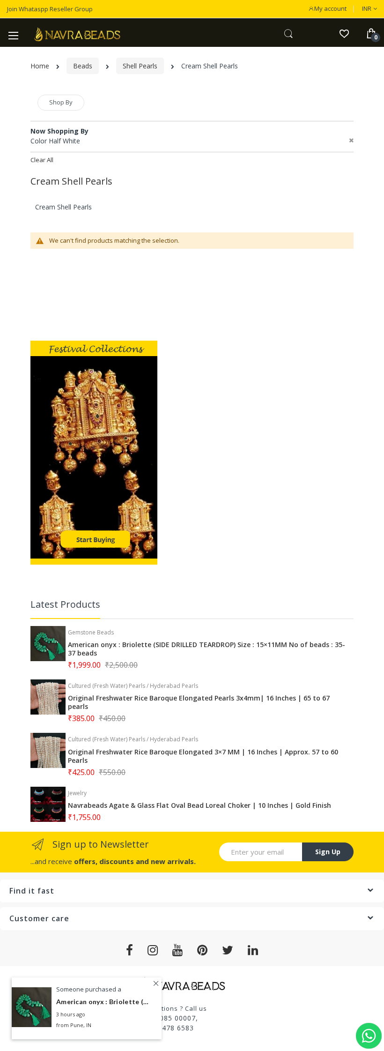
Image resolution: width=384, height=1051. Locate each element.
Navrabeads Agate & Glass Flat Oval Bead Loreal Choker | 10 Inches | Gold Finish (199, 805)
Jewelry (77, 793)
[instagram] (153, 950)
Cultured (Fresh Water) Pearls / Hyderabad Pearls (133, 686)
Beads (82, 65)
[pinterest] (202, 950)
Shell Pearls (140, 65)
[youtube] (177, 950)
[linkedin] (253, 950)
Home (39, 65)
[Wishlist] (344, 33)
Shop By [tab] (61, 102)
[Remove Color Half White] (351, 140)
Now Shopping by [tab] (59, 131)
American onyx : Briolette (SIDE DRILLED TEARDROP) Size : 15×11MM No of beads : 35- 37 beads (206, 649)
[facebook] (129, 950)
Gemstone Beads (91, 632)
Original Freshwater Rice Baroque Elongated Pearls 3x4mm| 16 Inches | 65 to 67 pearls (199, 702)
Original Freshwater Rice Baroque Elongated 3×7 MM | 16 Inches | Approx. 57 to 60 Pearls (203, 756)
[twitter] (228, 950)
